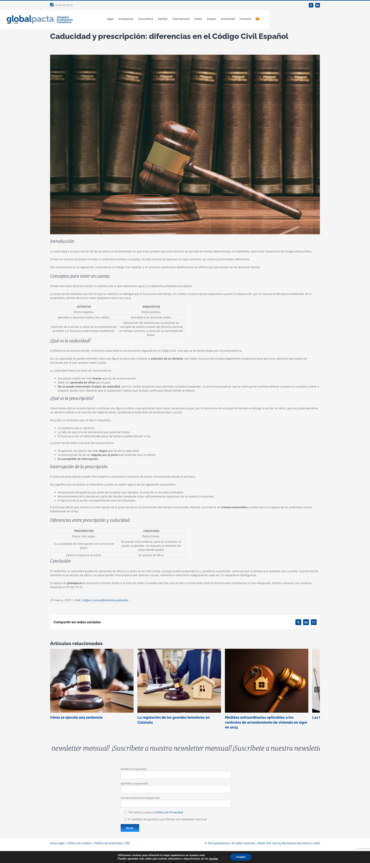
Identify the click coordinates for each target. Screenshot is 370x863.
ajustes (213, 858)
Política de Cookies (79, 841)
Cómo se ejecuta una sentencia (94, 682)
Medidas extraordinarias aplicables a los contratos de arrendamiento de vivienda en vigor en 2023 (276, 682)
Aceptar (241, 857)
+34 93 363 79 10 (63, 5)
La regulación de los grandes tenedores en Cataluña (185, 682)
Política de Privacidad (169, 810)
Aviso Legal (57, 841)
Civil (77, 600)
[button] (53, 688)
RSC (127, 841)
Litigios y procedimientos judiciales (105, 600)
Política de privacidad (108, 841)
